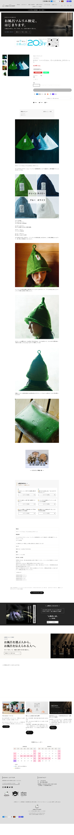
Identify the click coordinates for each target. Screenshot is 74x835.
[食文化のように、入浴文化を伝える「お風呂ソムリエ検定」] (60, 708)
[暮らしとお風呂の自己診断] (37, 708)
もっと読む (6, 726)
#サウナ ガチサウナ (48, 587)
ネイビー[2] (43, 85)
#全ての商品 (20, 588)
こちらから (42, 780)
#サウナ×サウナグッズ (38, 587)
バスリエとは (47, 4)
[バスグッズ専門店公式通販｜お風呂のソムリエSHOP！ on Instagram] (3, 787)
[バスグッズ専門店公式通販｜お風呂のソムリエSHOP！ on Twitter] (9, 787)
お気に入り (54, 4)
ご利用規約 (22, 801)
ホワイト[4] (56, 85)
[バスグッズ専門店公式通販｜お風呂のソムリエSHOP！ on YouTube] (7, 787)
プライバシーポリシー (42, 801)
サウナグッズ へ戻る (38, 592)
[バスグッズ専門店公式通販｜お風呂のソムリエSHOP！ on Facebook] (5, 787)
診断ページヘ (29, 732)
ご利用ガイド (16, 801)
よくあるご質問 (51, 801)
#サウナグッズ (13, 588)
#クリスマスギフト (29, 587)
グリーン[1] (36, 85)
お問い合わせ (39, 4)
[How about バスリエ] (13, 708)
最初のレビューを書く (47, 111)
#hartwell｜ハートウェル (18, 587)
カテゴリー (24, 4)
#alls (11, 587)
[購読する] (19, 783)
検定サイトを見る (53, 727)
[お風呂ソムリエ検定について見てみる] (37, 646)
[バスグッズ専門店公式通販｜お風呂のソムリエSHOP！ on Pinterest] (12, 787)
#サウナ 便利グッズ (58, 587)
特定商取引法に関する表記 (31, 801)
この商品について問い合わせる (52, 98)
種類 (34, 82)
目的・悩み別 (31, 4)
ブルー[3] (50, 85)
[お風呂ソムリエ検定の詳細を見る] (37, 24)
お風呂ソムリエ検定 (37, 6)
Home (18, 4)
